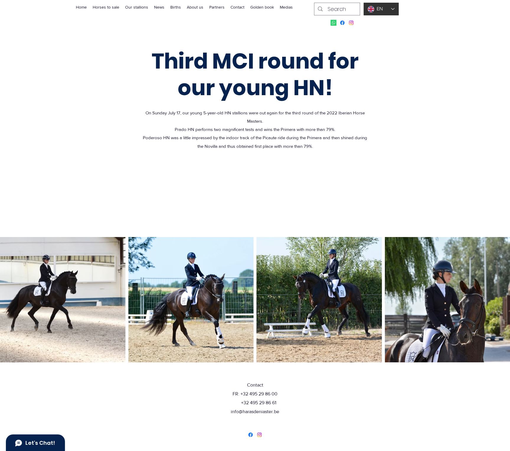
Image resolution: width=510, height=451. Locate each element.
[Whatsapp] (333, 23)
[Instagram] (351, 23)
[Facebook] (342, 23)
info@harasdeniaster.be (255, 411)
